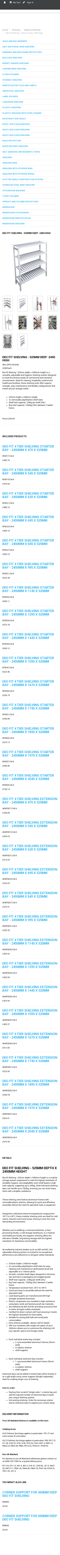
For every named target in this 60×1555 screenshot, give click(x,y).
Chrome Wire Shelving (14, 69)
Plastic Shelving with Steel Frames (21, 113)
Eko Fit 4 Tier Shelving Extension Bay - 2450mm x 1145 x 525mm (29, 941)
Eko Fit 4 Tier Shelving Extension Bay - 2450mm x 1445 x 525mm (29, 988)
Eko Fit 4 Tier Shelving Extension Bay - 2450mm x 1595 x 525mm (29, 1012)
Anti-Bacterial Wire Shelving (18, 47)
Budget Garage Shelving (15, 63)
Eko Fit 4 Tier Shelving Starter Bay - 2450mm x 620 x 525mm (28, 495)
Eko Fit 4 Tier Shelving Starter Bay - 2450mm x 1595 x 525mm (28, 659)
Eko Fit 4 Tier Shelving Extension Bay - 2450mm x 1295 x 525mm (29, 965)
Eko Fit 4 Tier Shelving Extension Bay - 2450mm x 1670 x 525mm (29, 1035)
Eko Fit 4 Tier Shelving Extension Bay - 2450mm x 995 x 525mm (29, 918)
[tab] (30, 41)
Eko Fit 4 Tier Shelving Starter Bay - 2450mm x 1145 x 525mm (28, 589)
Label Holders (10, 96)
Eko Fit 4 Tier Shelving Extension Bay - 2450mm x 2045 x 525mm (29, 1129)
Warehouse (8, 207)
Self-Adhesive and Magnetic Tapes (21, 152)
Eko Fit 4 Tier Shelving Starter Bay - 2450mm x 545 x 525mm (28, 471)
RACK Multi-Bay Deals (14, 119)
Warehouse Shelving (13, 224)
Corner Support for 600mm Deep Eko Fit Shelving (29, 1517)
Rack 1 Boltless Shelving (16, 124)
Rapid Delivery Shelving (15, 146)
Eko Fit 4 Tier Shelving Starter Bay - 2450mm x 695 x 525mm (28, 518)
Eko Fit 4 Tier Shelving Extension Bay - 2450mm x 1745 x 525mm (29, 1059)
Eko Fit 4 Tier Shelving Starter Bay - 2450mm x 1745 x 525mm (28, 706)
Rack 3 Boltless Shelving (16, 135)
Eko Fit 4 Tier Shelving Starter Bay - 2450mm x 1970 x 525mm (28, 753)
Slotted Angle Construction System (22, 179)
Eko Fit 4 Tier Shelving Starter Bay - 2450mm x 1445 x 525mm (28, 636)
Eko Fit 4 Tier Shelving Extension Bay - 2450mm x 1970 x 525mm (29, 1106)
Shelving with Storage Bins (17, 168)
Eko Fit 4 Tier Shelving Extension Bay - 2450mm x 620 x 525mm (29, 847)
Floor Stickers (10, 74)
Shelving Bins (9, 163)
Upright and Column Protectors (20, 202)
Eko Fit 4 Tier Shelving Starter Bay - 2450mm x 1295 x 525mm (28, 612)
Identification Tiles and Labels (19, 85)
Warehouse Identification (16, 218)
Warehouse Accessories (15, 213)
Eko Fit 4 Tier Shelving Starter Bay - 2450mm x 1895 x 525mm (28, 730)
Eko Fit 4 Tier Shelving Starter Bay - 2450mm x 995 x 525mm (28, 565)
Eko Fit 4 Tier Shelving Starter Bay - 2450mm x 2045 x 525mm (28, 777)
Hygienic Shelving (12, 80)
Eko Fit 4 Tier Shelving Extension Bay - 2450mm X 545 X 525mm (29, 824)
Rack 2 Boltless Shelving (16, 130)
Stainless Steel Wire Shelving (18, 185)
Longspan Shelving (12, 102)
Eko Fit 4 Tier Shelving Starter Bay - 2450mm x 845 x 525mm (28, 542)
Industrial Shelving (13, 91)
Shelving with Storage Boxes (18, 174)
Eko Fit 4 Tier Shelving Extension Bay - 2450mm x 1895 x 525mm (29, 1082)
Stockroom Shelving (13, 191)
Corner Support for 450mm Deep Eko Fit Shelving (29, 1494)
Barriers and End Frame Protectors (22, 52)
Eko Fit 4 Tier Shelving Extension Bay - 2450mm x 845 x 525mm (29, 894)
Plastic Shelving (11, 107)
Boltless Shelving (12, 58)
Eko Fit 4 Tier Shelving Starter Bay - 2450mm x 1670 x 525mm (28, 683)
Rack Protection (11, 141)
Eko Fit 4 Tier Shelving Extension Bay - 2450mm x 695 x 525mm (29, 871)
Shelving (7, 157)
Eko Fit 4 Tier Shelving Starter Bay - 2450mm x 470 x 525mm (28, 448)
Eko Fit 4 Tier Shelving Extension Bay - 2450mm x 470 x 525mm (29, 800)
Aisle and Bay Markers (14, 41)
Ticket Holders (10, 196)
